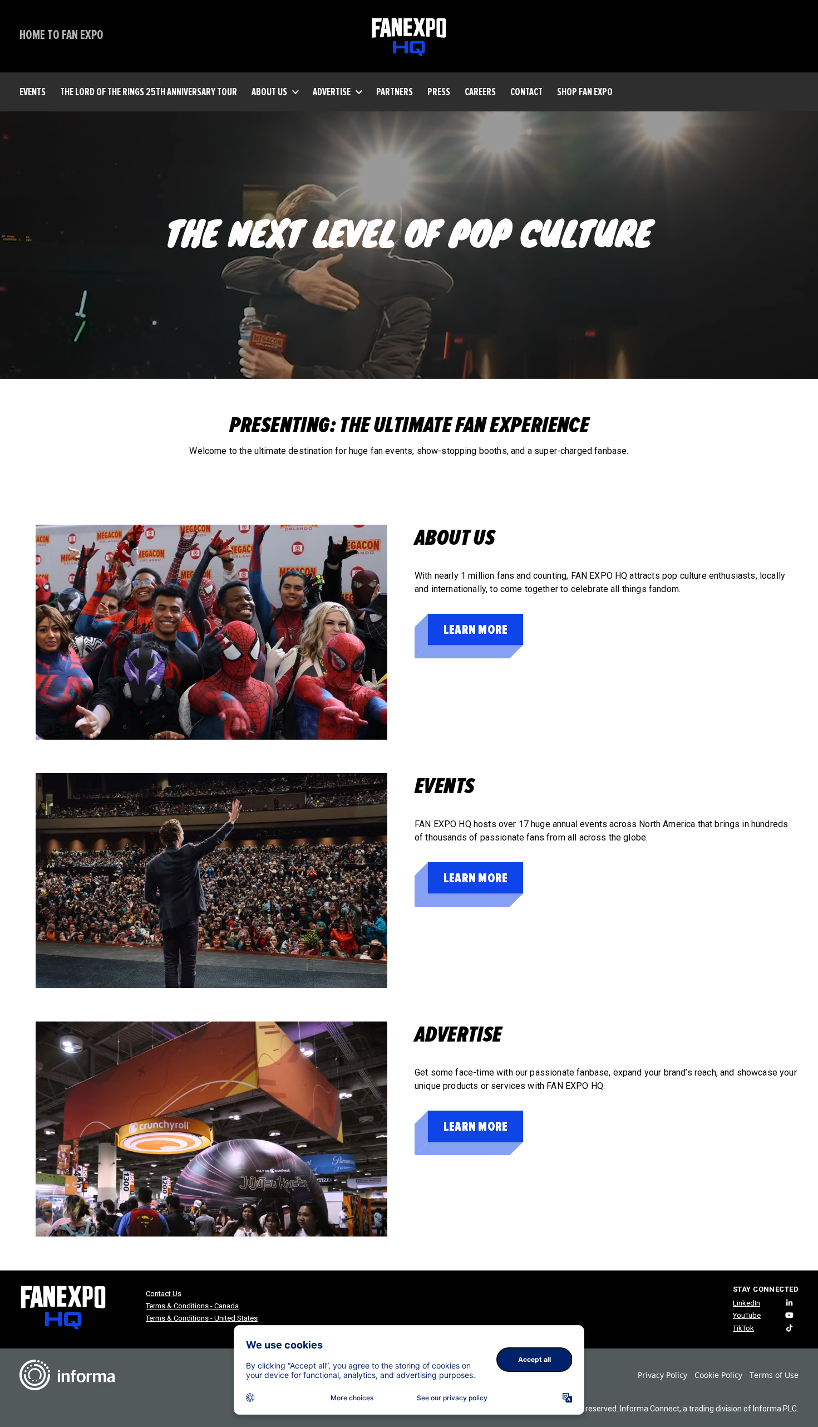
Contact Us (163, 1293)
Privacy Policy (662, 1375)
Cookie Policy (718, 1375)
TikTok (743, 1328)
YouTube (747, 1315)
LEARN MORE (475, 630)
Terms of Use (774, 1375)
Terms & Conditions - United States (202, 1318)
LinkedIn (746, 1303)
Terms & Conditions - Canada (192, 1306)
